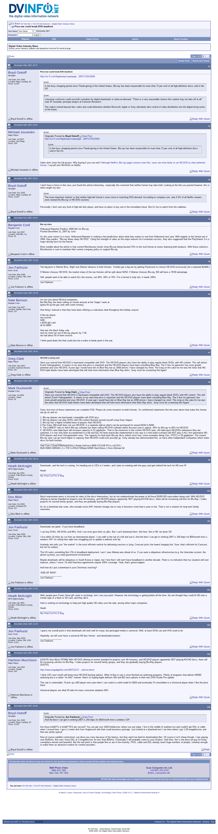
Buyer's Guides (181, 39)
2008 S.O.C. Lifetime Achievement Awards (140, 793)
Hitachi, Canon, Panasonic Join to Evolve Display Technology (85, 793)
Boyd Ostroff (17, 72)
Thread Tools (184, 61)
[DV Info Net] (33, 17)
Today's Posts (92, 39)
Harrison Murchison (22, 660)
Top (212, 822)
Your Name (12, 31)
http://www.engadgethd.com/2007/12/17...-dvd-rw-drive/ (67, 670)
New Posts (116, 793)
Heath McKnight (20, 466)
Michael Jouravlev (21, 132)
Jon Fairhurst (17, 267)
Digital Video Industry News (63, 24)
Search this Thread (200, 61)
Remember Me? (43, 31)
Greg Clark (16, 358)
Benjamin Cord (19, 225)
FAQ (54, 39)
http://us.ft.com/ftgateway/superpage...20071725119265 (67, 76)
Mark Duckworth (20, 388)
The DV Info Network (41, 24)
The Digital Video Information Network (183, 822)
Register (25, 39)
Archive (206, 822)
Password (12, 35)
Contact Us (160, 822)
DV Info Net (25, 24)
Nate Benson (17, 300)
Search (135, 39)
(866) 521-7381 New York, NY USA (58, 770)
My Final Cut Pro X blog (52, 475)
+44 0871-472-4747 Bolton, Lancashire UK (159, 770)
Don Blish (15, 497)
